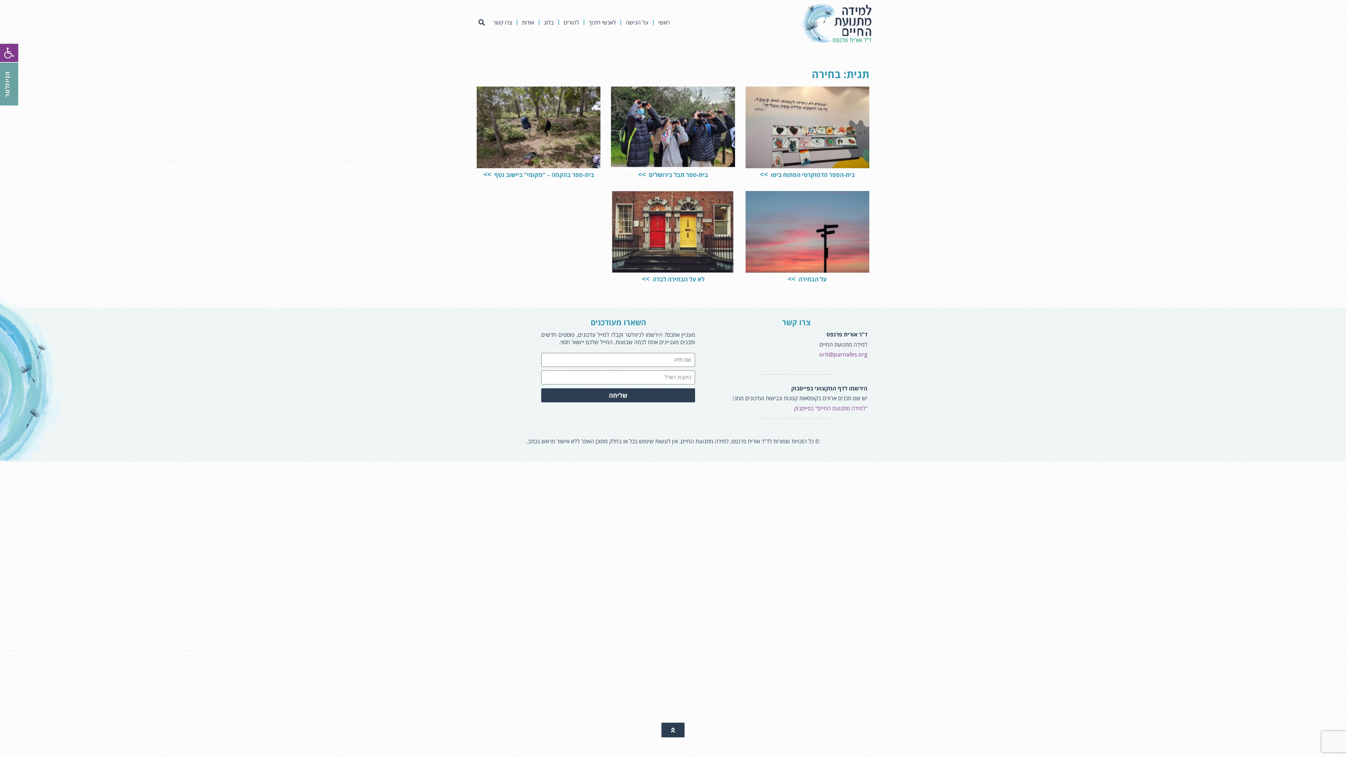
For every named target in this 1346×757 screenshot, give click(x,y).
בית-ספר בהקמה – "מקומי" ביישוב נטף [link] (543, 175)
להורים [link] (571, 22)
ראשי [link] (664, 22)
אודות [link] (528, 22)
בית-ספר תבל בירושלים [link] (677, 175)
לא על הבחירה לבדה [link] (678, 279)
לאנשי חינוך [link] (602, 22)
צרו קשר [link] (502, 22)
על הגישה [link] (637, 22)
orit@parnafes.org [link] (843, 354)
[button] (481, 22)
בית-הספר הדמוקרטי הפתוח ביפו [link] (812, 175)
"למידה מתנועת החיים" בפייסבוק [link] (831, 408)
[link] (9, 53)
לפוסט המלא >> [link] (773, 145)
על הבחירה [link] (812, 279)
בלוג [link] (549, 22)
